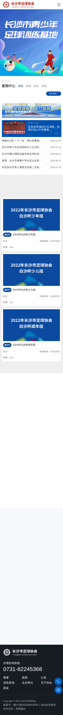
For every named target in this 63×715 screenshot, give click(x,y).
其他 (44, 86)
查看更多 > (28, 497)
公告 (43, 677)
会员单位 (27, 682)
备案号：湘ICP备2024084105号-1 (21, 705)
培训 (28, 86)
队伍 (36, 86)
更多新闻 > (53, 93)
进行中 (45, 192)
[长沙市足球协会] (17, 4)
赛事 (20, 86)
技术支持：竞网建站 (14, 708)
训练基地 (8, 682)
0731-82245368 (22, 669)
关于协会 (46, 682)
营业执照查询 (48, 705)
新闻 (25, 677)
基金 (6, 687)
